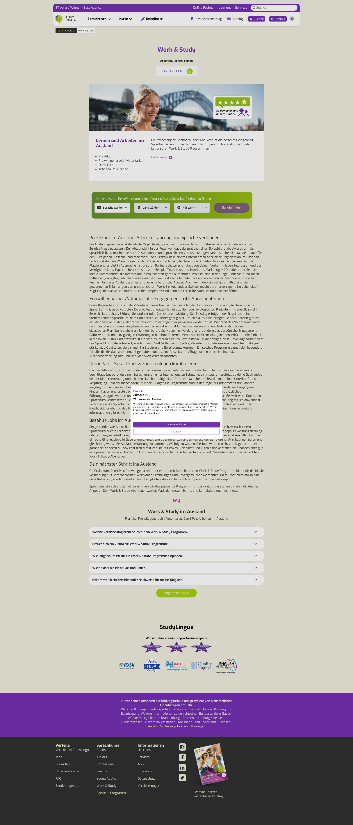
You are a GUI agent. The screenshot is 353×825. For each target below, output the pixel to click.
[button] (140, 391)
